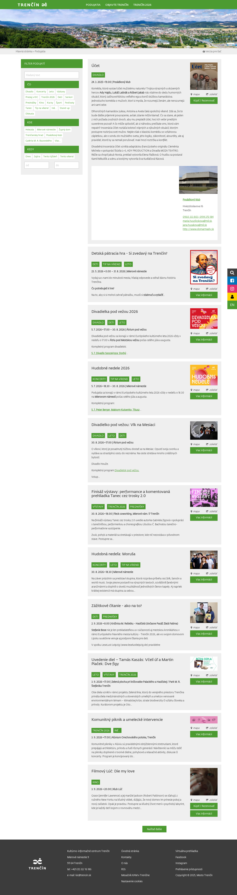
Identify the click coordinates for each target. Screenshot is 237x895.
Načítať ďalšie (154, 829)
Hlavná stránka (24, 51)
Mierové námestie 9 (78, 857)
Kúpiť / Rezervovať (203, 100)
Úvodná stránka (130, 851)
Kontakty (126, 857)
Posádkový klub (122, 81)
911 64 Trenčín (74, 863)
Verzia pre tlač (213, 51)
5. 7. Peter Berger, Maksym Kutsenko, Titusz (115, 409)
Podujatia (40, 51)
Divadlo (98, 74)
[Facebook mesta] (232, 280)
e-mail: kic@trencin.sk (79, 875)
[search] (232, 273)
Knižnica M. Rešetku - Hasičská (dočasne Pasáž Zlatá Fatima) (144, 623)
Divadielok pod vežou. (127, 470)
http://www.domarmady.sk (198, 229)
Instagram (181, 863)
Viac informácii (204, 295)
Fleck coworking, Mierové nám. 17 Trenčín (136, 513)
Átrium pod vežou (136, 329)
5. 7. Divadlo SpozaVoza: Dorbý (108, 353)
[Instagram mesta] (232, 289)
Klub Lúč (117, 789)
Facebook (181, 857)
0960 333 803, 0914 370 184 (198, 216)
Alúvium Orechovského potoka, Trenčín (134, 737)
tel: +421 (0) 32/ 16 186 (79, 869)
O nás (124, 863)
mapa (196, 511)
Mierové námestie (137, 271)
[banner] (32, 4)
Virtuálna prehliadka (187, 851)
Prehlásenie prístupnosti (189, 869)
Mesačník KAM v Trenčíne (135, 875)
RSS (123, 869)
